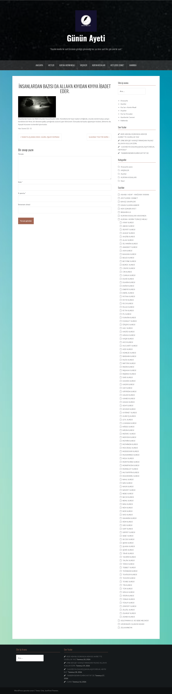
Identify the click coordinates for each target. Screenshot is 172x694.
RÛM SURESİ (128, 522)
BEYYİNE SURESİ (129, 261)
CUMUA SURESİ (129, 275)
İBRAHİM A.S (126, 212)
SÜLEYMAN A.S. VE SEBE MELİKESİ (135, 620)
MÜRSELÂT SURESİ (130, 469)
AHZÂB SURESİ (129, 236)
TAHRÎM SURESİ (129, 557)
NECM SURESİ (128, 497)
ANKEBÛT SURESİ (130, 247)
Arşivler (83, 65)
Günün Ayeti (86, 38)
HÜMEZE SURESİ (129, 353)
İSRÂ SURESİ (128, 377)
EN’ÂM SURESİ (128, 286)
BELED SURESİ (128, 258)
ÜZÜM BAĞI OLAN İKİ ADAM (132, 624)
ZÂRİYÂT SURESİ (129, 606)
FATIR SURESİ (128, 300)
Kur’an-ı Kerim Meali (67, 65)
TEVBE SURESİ (128, 581)
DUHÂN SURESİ (129, 282)
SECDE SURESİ (128, 539)
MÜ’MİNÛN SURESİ (130, 444)
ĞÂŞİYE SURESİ (129, 324)
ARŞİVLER (125, 170)
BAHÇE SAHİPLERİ (128, 202)
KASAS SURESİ (129, 402)
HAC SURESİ (128, 328)
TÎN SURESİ (127, 585)
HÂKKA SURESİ (129, 335)
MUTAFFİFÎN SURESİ (131, 472)
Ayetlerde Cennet (117, 65)
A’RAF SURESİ (128, 222)
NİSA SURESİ (128, 504)
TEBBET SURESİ (129, 567)
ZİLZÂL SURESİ (129, 610)
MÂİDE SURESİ (128, 427)
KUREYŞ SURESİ (129, 416)
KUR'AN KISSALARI (129, 177)
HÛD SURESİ (128, 349)
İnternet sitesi (24, 204)
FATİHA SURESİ (129, 296)
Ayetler (51, 65)
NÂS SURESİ (127, 483)
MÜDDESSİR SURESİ (131, 451)
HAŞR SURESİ (128, 339)
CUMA (69, 682)
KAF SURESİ (127, 388)
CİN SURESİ (127, 272)
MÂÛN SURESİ (128, 430)
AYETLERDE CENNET (129, 198)
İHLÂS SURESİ (128, 360)
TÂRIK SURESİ (128, 564)
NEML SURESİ (128, 501)
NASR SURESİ (128, 486)
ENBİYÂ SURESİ (129, 289)
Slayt (123, 181)
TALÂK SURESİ (129, 560)
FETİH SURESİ (128, 310)
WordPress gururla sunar (24, 690)
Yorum (21, 154)
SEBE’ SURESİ (128, 536)
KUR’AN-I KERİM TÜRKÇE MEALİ (134, 219)
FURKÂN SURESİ (129, 317)
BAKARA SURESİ (129, 254)
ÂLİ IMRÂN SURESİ (130, 244)
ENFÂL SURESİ (128, 293)
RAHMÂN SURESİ (129, 518)
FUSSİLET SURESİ (130, 321)
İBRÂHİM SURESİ (129, 356)
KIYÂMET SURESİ (130, 412)
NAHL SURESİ (128, 479)
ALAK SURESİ (128, 240)
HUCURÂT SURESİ (130, 346)
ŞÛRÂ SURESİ (128, 550)
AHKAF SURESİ (129, 233)
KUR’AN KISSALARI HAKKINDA (133, 216)
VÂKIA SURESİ (128, 592)
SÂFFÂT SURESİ (129, 532)
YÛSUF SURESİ (128, 603)
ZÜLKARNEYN (126, 627)
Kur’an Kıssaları (98, 65)
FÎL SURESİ (127, 314)
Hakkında (132, 65)
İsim (20, 182)
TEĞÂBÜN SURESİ (130, 571)
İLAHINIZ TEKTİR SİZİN (98, 137)
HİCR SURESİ (128, 342)
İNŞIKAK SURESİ (129, 370)
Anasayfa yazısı (127, 167)
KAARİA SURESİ (129, 381)
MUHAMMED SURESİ (131, 455)
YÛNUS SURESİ (129, 599)
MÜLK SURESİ (128, 458)
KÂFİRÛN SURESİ (129, 391)
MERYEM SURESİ (129, 437)
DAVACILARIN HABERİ (130, 205)
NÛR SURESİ (127, 511)
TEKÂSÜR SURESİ (130, 574)
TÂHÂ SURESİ (128, 553)
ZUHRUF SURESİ (129, 613)
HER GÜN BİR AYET (128, 209)
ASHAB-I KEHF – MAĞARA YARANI (135, 194)
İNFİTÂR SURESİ (129, 363)
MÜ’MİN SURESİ (129, 441)
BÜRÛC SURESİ (129, 265)
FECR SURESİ (128, 303)
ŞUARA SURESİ (129, 546)
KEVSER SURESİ (129, 409)
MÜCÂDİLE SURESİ (130, 448)
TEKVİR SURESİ (129, 578)
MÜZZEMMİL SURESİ (131, 476)
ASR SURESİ (127, 251)
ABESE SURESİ (128, 226)
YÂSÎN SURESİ (128, 596)
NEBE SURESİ (128, 493)
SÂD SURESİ (127, 525)
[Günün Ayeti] (86, 21)
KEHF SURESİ (128, 405)
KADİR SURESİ (128, 384)
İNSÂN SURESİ (128, 367)
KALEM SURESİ (129, 395)
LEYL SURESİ (128, 420)
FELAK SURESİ (128, 307)
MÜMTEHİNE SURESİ (131, 462)
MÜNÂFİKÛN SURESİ (131, 465)
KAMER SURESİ (129, 398)
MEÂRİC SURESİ (129, 434)
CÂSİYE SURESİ (129, 268)
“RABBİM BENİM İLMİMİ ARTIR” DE (135, 153)
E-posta (22, 193)
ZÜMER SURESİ (129, 617)
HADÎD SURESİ (128, 332)
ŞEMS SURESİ (128, 543)
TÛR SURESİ (127, 589)
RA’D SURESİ (128, 515)
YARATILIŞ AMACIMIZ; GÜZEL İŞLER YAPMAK (40, 137)
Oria (42, 690)
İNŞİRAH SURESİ (129, 374)
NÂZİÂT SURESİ (129, 490)
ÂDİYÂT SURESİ (129, 229)
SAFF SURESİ (128, 529)
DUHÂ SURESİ (128, 279)
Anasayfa (39, 65)
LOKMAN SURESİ (129, 423)
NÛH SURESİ (128, 508)
